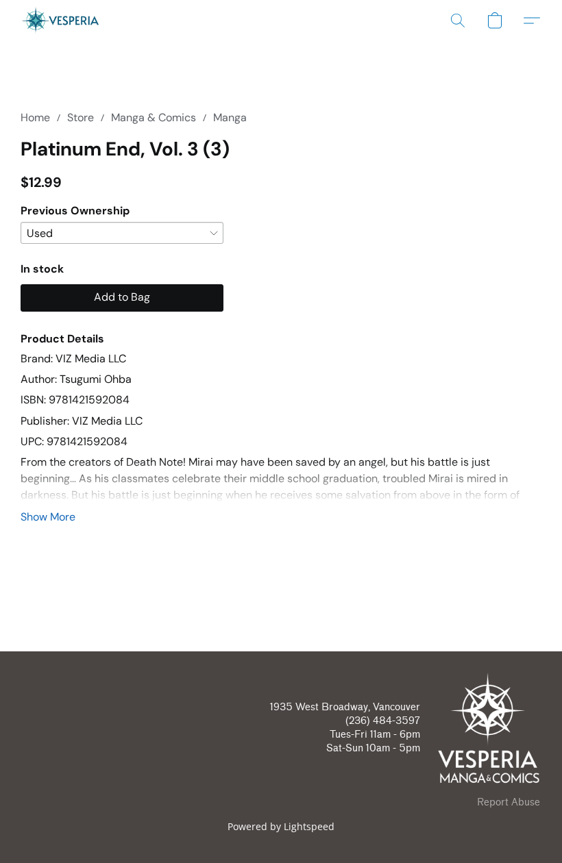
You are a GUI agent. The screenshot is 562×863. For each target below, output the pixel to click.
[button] (60, 20)
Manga (230, 117)
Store (80, 117)
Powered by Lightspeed (281, 826)
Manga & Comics (153, 117)
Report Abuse (508, 802)
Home (35, 117)
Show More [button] (48, 517)
